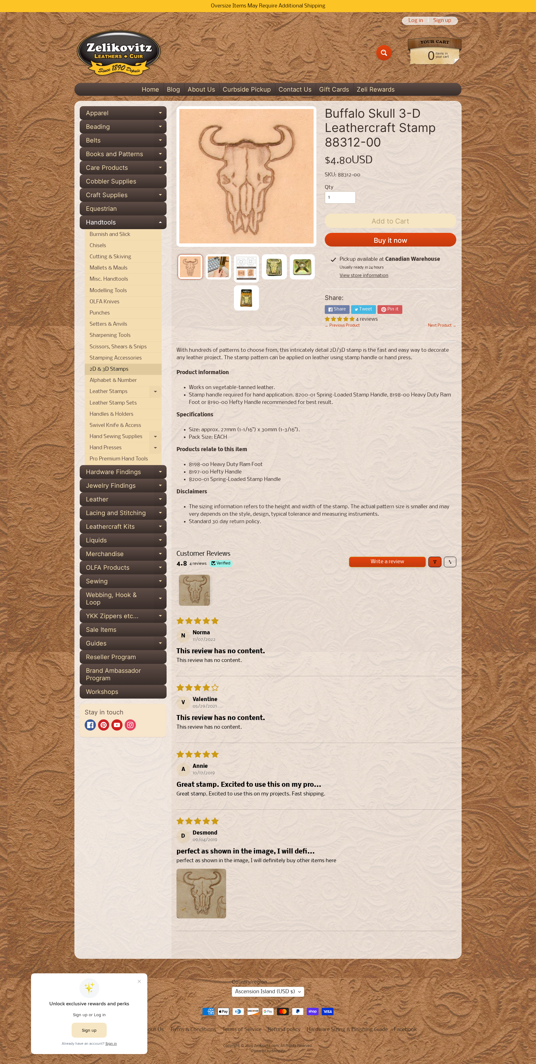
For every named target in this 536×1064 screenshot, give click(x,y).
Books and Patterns (126, 155)
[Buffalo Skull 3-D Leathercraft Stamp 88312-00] (190, 266)
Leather (126, 501)
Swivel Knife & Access (115, 425)
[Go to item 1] (194, 590)
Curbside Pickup (247, 89)
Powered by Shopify (268, 1051)
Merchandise (126, 555)
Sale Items (101, 629)
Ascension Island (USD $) (265, 992)
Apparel (126, 114)
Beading (126, 128)
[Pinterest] (103, 725)
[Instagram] (130, 725)
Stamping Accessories (116, 358)
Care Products (126, 169)
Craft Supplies (126, 196)
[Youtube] (117, 725)
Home (150, 89)
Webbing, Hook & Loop (126, 599)
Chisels (98, 246)
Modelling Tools (108, 291)
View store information (364, 275)
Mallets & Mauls (108, 268)
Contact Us (295, 89)
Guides (126, 645)
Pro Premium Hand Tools (119, 459)
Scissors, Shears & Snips (118, 347)
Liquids (126, 542)
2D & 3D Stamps (109, 369)
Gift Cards (334, 89)
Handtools (126, 224)
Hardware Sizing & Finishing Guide (347, 1030)
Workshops (102, 691)
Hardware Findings (126, 473)
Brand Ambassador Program (113, 674)
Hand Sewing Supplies (126, 438)
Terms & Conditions (193, 1030)
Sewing (126, 582)
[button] (340, 319)
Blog (173, 89)
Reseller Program (111, 657)
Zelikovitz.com (266, 1046)
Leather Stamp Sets (113, 403)
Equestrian (101, 208)
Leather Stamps (126, 393)
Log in (416, 20)
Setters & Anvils (108, 324)
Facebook (405, 1030)
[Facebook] (90, 725)
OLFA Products (126, 569)
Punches (100, 313)
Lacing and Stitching (126, 514)
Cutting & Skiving (110, 257)
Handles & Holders (111, 414)
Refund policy (284, 1030)
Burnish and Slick (110, 235)
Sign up (442, 20)
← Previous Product (342, 326)
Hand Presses (126, 449)
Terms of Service (241, 1030)
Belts (126, 142)
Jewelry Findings (126, 487)
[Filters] (434, 562)
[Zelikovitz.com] (118, 53)
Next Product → (442, 326)
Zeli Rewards (376, 89)
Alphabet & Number (113, 380)
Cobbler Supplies (111, 181)
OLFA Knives (104, 302)
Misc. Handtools (109, 279)
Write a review (387, 562)
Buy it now (390, 240)
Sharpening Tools (110, 335)
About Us (201, 89)
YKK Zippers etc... (126, 617)
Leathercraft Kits (126, 528)
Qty (329, 187)
